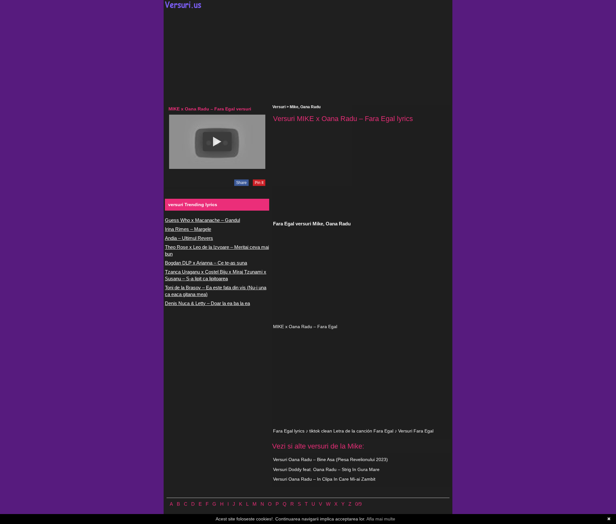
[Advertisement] (308, 56)
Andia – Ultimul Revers (189, 238)
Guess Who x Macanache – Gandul (202, 220)
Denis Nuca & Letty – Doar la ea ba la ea (207, 303)
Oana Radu (310, 107)
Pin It (259, 182)
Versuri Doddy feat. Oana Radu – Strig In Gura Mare (326, 469)
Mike (294, 107)
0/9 (358, 504)
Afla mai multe (380, 518)
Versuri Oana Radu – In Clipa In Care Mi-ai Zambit (324, 479)
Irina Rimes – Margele (188, 229)
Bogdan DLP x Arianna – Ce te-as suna (206, 263)
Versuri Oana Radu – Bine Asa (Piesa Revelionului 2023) (330, 459)
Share (241, 182)
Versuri (279, 107)
